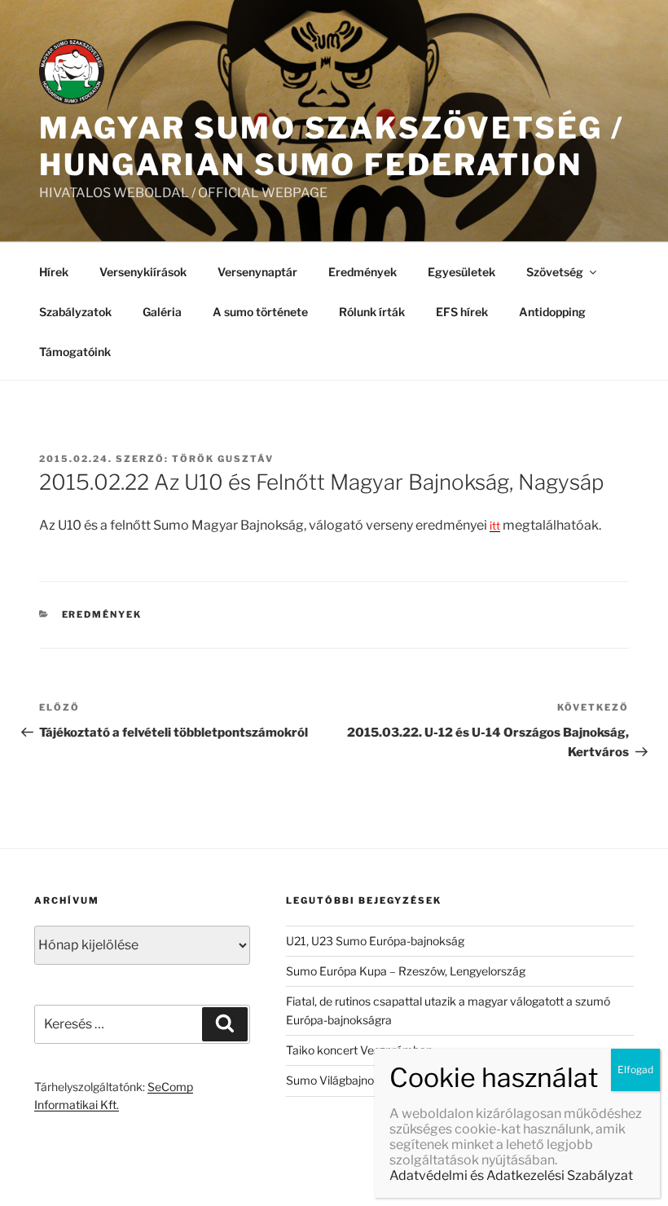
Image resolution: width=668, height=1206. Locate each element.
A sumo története (260, 312)
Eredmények (362, 272)
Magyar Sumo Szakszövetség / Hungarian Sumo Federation (331, 146)
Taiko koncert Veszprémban (359, 1050)
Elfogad (635, 1069)
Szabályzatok (75, 312)
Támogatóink (75, 352)
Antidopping (552, 312)
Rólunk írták (372, 312)
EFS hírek (462, 312)
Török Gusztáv (223, 458)
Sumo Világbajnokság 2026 (358, 1080)
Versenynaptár (257, 272)
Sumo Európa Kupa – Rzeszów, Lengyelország (405, 971)
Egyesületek (461, 272)
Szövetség (554, 272)
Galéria (162, 312)
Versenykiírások (143, 272)
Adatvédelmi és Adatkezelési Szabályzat (511, 1175)
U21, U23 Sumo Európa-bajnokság (375, 941)
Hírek (53, 272)
